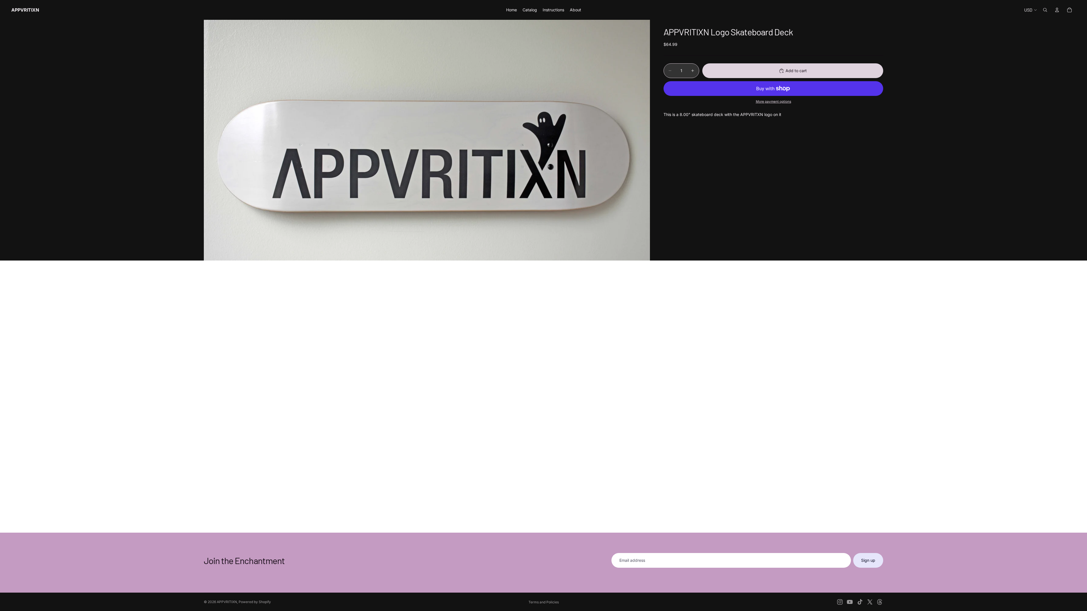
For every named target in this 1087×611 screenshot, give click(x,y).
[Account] (1057, 10)
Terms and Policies (543, 602)
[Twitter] (869, 602)
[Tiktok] (860, 602)
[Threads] (879, 602)
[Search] (1045, 10)
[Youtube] (849, 602)
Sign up (868, 560)
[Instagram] (839, 602)
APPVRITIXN (227, 602)
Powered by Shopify (255, 602)
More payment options (773, 102)
